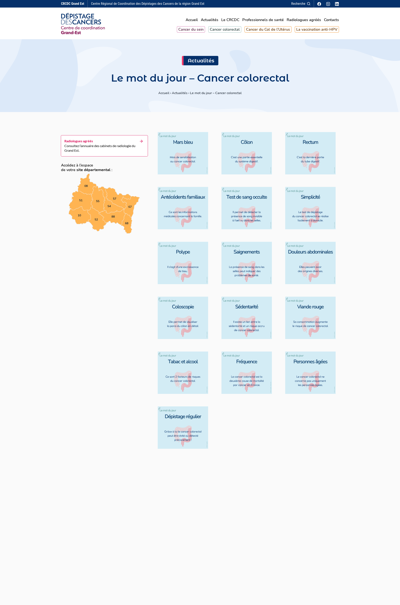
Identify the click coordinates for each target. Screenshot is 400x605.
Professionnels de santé (263, 20)
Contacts (331, 20)
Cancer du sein (191, 29)
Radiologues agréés (304, 20)
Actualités (209, 20)
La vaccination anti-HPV (317, 29)
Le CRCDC (230, 20)
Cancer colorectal (225, 29)
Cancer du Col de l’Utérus (268, 29)
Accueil (192, 20)
